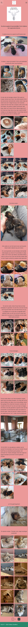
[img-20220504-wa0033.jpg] (21, 267)
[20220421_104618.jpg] (7, 326)
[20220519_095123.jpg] (21, 72)
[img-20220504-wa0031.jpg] (7, 281)
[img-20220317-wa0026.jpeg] (21, 596)
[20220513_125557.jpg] (21, 122)
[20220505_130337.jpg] (21, 373)
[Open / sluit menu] (26, 2)
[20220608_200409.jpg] (21, 86)
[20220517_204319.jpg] (7, 86)
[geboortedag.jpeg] (7, 492)
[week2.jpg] (7, 294)
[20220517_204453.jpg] (7, 72)
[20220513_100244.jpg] (7, 150)
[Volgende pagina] (19, 619)
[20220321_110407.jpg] (7, 569)
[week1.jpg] (21, 387)
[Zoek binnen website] (1, 2)
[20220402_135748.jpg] (7, 542)
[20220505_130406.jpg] (7, 387)
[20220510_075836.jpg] (7, 191)
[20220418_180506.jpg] (7, 465)
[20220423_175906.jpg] (7, 360)
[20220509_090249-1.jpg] (7, 136)
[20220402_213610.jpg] (21, 583)
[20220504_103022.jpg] (7, 164)
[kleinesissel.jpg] (21, 339)
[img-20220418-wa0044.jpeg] (21, 465)
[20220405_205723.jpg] (7, 583)
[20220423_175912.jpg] (21, 360)
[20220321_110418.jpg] (21, 555)
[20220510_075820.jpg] (21, 191)
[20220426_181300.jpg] (21, 326)
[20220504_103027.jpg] (21, 164)
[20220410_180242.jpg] (21, 610)
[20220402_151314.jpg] (7, 555)
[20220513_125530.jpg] (7, 122)
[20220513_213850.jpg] (21, 178)
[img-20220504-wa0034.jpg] (7, 267)
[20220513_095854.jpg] (21, 136)
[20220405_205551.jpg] (21, 569)
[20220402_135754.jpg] (21, 542)
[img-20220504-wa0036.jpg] (21, 281)
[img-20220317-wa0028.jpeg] (7, 610)
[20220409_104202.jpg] (7, 596)
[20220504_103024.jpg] (7, 178)
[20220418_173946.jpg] (7, 479)
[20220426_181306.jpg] (7, 339)
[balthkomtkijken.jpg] (21, 479)
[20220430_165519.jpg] (7, 373)
